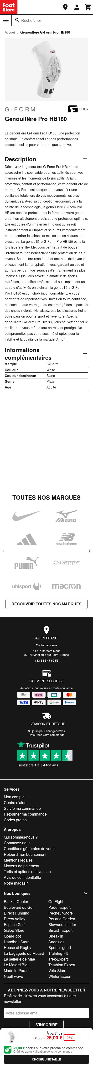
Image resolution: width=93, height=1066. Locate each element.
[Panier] (88, 7)
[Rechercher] (17, 20)
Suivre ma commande (22, 808)
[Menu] (5, 20)
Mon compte (14, 797)
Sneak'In (55, 936)
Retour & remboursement (25, 854)
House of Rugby (17, 947)
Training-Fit (58, 953)
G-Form (21, 109)
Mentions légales (18, 860)
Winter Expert (59, 976)
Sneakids (56, 941)
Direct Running (16, 913)
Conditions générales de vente (30, 848)
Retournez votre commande (47, 735)
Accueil (10, 32)
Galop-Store (14, 930)
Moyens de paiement (21, 866)
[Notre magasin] (65, 7)
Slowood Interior (62, 924)
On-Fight (55, 901)
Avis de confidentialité (22, 877)
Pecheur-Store (60, 913)
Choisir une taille (46, 1059)
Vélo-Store (57, 970)
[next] (89, 551)
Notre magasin (16, 883)
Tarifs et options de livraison (27, 871)
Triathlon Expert (61, 965)
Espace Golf (14, 924)
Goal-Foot (12, 936)
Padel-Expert (59, 907)
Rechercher (31, 20)
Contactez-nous (46, 645)
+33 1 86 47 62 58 (46, 660)
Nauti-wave (13, 976)
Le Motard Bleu (17, 965)
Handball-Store (17, 941)
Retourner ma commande (25, 814)
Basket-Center (16, 901)
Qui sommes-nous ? (21, 837)
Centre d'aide (15, 802)
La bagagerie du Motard (24, 953)
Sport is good (59, 947)
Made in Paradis (17, 970)
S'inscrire (47, 1024)
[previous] (3, 551)
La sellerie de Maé (19, 959)
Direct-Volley (14, 918)
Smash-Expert (60, 930)
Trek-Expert (58, 959)
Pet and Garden (61, 918)
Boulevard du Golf (19, 907)
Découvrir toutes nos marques (46, 604)
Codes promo (15, 820)
